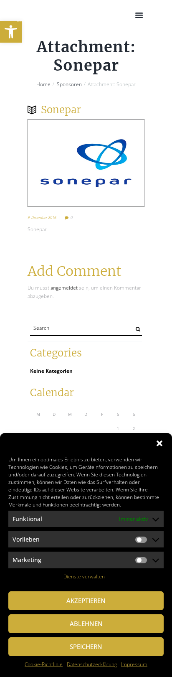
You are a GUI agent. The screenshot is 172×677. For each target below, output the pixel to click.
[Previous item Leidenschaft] (57, 163)
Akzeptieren (86, 600)
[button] (11, 32)
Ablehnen (86, 623)
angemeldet (64, 287)
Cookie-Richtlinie (44, 664)
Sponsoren (69, 84)
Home (43, 84)
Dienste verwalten (84, 576)
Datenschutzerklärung (92, 664)
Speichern (86, 646)
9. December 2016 (42, 217)
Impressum (134, 664)
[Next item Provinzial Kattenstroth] (115, 163)
